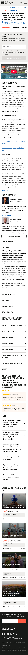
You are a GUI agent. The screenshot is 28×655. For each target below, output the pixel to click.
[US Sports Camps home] (8, 2)
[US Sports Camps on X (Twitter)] (8, 634)
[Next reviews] (26, 72)
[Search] (21, 3)
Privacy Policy (14, 52)
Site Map (4, 637)
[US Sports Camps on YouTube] (11, 634)
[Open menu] (25, 3)
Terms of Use (10, 637)
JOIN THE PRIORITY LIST (14, 58)
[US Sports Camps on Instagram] (5, 634)
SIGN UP (22, 621)
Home (3, 7)
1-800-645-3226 (17, 639)
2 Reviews (13, 10)
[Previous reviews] (2, 72)
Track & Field (13, 7)
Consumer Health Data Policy (10, 643)
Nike (7, 7)
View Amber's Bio (7, 215)
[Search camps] (16, 634)
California (21, 7)
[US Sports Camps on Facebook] (2, 634)
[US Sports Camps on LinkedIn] (13, 634)
